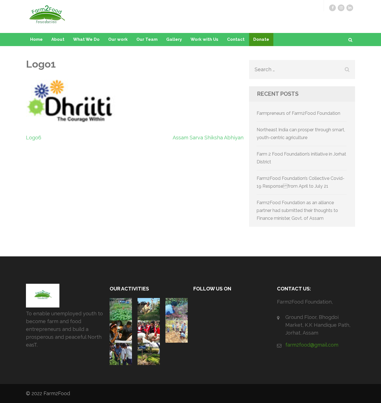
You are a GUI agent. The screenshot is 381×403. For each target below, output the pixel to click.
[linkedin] (349, 7)
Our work (118, 39)
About (57, 39)
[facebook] (332, 7)
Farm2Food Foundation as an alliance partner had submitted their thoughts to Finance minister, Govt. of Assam (297, 210)
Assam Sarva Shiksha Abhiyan (208, 137)
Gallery (174, 39)
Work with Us (204, 39)
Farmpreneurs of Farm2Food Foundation (298, 113)
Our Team (147, 39)
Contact (236, 39)
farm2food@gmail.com (311, 345)
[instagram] (341, 7)
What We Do (86, 39)
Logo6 (33, 137)
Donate (261, 39)
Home (36, 39)
